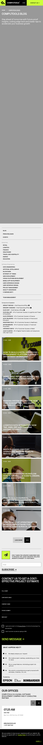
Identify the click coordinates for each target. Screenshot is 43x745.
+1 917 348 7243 (8, 725)
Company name (6, 604)
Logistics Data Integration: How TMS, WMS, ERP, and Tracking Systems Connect (19, 427)
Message (4, 617)
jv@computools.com (10, 723)
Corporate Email (7, 597)
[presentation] (33, 703)
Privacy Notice (21, 626)
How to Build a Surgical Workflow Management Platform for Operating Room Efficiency (21, 500)
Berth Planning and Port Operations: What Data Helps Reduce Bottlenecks (18, 451)
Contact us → (34, 3)
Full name (5, 591)
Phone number (6, 610)
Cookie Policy (22, 735)
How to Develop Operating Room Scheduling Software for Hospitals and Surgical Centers (20, 524)
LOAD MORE (18, 540)
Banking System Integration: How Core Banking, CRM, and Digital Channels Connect (20, 402)
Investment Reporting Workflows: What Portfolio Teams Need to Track (21, 378)
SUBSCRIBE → (9, 569)
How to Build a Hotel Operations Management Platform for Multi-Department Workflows (21, 354)
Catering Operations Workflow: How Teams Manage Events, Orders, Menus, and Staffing (21, 475)
